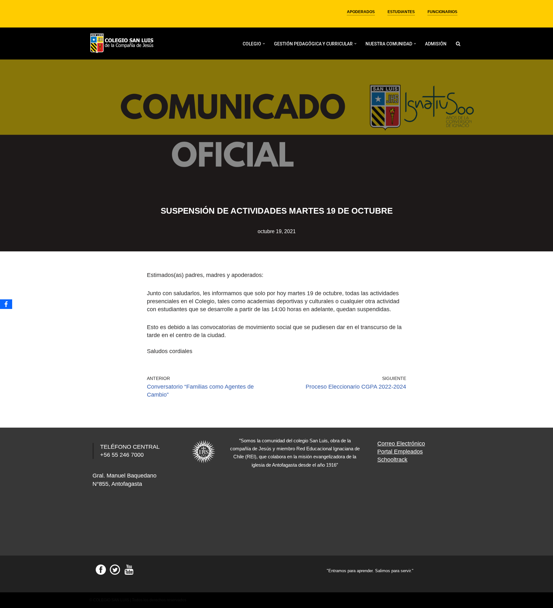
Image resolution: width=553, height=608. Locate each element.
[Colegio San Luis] (122, 43)
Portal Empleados (400, 451)
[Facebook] (6, 304)
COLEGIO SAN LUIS (111, 600)
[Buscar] (458, 43)
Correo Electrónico (401, 443)
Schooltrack (392, 459)
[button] (264, 44)
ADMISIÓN (435, 43)
